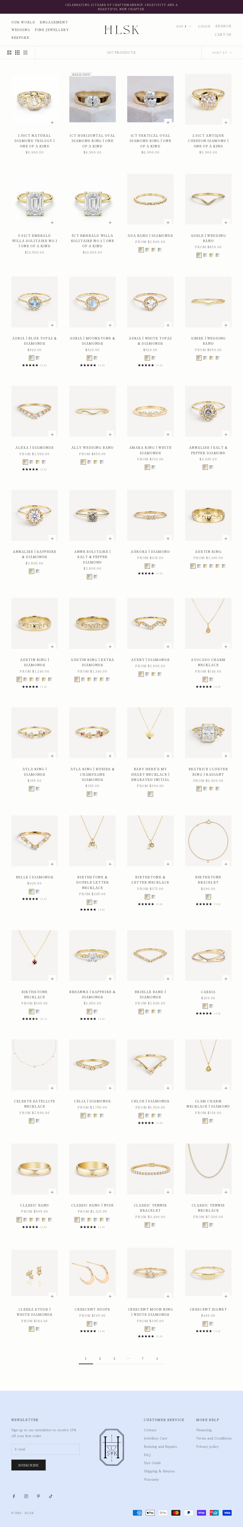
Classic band (34, 1205)
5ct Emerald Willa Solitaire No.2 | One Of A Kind (92, 240)
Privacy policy (207, 1446)
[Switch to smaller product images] (17, 52)
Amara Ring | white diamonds (150, 450)
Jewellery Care (155, 1438)
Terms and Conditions (214, 1438)
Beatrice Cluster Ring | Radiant (208, 771)
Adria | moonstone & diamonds (92, 341)
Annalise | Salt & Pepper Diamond (208, 450)
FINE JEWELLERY (52, 29)
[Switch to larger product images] (9, 52)
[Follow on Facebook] (13, 1496)
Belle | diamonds (34, 877)
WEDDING (20, 29)
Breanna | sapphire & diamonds (92, 994)
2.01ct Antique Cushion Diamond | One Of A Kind (208, 140)
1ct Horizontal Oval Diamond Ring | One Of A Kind (93, 140)
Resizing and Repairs (160, 1446)
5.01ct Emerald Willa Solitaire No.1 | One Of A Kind (34, 240)
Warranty (151, 1479)
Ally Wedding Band (92, 447)
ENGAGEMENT (54, 22)
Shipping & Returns (159, 1471)
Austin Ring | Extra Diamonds (92, 662)
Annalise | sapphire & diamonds (34, 554)
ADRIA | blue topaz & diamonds (34, 341)
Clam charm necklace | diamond (208, 1104)
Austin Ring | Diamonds (34, 662)
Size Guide (152, 1462)
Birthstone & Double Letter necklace (92, 882)
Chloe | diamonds (150, 1101)
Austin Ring (208, 551)
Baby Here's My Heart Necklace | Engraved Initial (150, 774)
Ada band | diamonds (150, 235)
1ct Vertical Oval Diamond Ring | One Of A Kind (151, 140)
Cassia (208, 992)
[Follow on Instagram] (26, 1496)
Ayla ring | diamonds (35, 771)
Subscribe (28, 1465)
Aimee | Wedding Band (208, 341)
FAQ (147, 1454)
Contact (150, 1429)
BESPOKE (20, 37)
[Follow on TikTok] (50, 1496)
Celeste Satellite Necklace (34, 1104)
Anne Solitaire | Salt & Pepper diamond (92, 556)
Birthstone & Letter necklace (150, 880)
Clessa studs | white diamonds (34, 1312)
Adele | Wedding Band (208, 238)
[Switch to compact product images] (25, 52)
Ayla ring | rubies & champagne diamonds (92, 774)
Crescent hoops (92, 1309)
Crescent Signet (208, 1309)
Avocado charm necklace (208, 662)
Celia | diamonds (92, 1101)
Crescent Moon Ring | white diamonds (150, 1312)
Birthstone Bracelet (208, 880)
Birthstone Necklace (35, 994)
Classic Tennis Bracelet (150, 1208)
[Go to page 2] (157, 1358)
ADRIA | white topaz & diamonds (150, 341)
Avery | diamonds (150, 659)
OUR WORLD (23, 22)
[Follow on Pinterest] (38, 1496)
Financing (204, 1429)
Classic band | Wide (92, 1205)
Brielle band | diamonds (150, 994)
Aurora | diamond (150, 551)
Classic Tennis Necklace (208, 1208)
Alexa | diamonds (34, 447)
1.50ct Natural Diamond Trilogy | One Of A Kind (34, 140)
